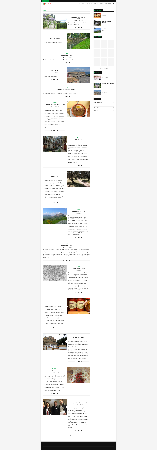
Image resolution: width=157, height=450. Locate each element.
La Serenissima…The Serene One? (66, 89)
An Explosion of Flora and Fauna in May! (78, 18)
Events (83, 3)
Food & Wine (89, 3)
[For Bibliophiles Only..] (55, 144)
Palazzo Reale (54, 70)
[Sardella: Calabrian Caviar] (78, 306)
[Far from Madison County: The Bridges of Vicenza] (78, 41)
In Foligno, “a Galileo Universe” (78, 403)
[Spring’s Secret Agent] (78, 375)
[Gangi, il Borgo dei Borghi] (55, 216)
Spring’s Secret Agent (54, 371)
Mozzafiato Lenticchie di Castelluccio (55, 104)
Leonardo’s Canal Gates (78, 268)
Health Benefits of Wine (107, 76)
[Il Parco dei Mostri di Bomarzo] (97, 23)
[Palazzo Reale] (78, 75)
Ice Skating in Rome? (78, 337)
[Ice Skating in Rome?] (55, 341)
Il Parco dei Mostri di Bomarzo (106, 22)
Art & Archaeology (98, 3)
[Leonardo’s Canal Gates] (55, 273)
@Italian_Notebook (104, 68)
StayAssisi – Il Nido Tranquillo (108, 83)
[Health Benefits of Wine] (97, 78)
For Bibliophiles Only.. (78, 139)
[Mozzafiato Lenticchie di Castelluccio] (78, 109)
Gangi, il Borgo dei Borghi (78, 211)
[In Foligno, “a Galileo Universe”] (55, 407)
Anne (76, 20)
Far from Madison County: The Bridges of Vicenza (54, 37)
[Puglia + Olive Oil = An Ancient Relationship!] (78, 179)
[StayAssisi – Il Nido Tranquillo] (97, 85)
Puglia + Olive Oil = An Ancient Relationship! (54, 175)
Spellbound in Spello (66, 55)
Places (78, 3)
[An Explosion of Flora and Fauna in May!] (55, 21)
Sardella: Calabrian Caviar (54, 302)
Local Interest (108, 3)
